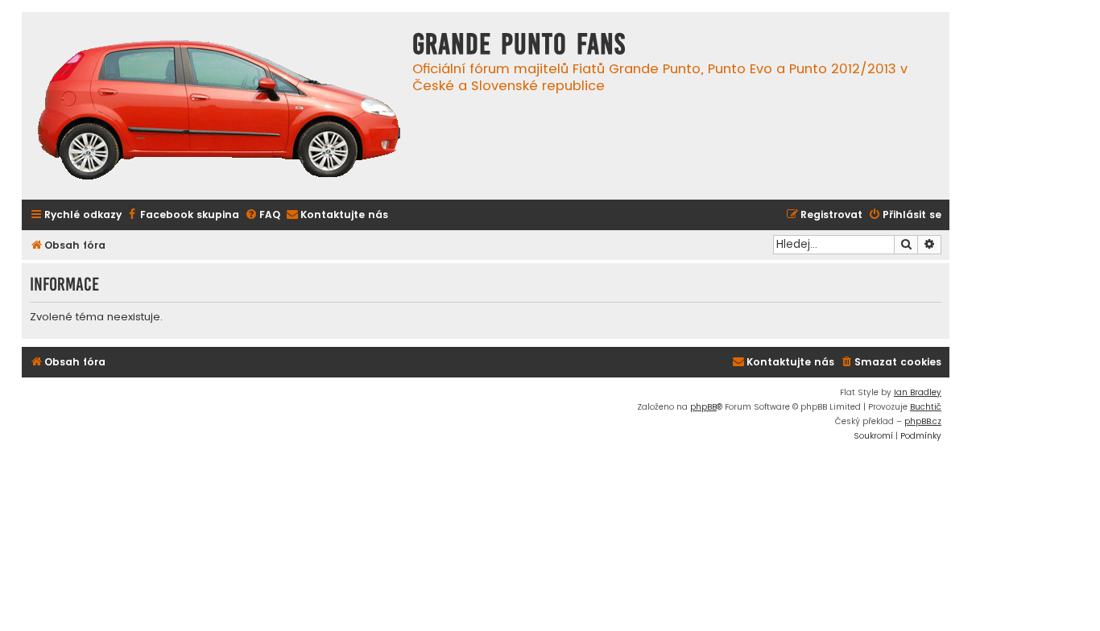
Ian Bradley (917, 392)
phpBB (703, 407)
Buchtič (925, 407)
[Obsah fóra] (219, 112)
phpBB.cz (922, 421)
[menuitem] (182, 215)
